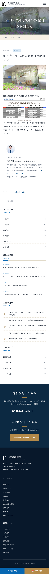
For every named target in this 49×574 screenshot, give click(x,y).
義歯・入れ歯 (8, 548)
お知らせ (24, 247)
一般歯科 (24, 224)
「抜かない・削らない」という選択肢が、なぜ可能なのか (22, 293)
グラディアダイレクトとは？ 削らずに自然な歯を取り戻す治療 (24, 275)
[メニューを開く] (44, 3)
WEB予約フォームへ (24, 437)
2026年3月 (24, 368)
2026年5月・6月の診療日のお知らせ (15, 284)
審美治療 (24, 230)
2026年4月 (24, 362)
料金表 (5, 496)
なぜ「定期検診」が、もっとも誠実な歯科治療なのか (21, 266)
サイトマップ (8, 516)
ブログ (12, 37)
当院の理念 (7, 488)
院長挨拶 (6, 500)
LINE (23, 192)
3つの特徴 (6, 492)
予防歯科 (24, 219)
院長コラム (24, 241)
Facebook (16, 192)
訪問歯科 (6, 552)
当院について (8, 484)
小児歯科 (24, 236)
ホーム (5, 37)
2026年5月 (24, 357)
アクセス (6, 508)
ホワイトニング (8, 545)
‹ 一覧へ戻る (9, 201)
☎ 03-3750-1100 (24, 410)
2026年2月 (24, 374)
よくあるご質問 (8, 504)
